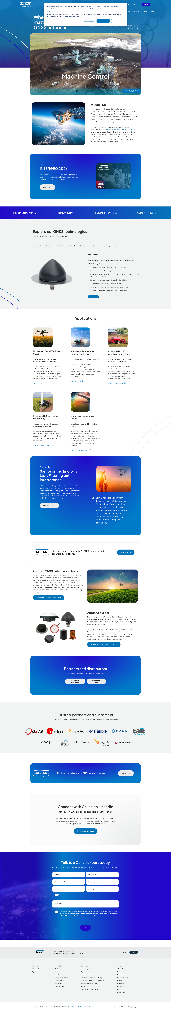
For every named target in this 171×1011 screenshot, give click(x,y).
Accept (103, 21)
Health (57, 975)
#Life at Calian (37, 969)
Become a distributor (75, 681)
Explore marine (76, 381)
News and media (122, 977)
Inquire (146, 4)
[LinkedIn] (35, 1007)
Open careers (37, 972)
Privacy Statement (73, 1006)
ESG (118, 989)
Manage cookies (89, 21)
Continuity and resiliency (89, 989)
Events (119, 980)
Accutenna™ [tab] (37, 246)
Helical (133, 130)
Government (59, 986)
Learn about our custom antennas (49, 597)
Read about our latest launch (131, 90)
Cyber (83, 972)
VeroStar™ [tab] (59, 246)
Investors (120, 972)
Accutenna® (107, 130)
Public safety (59, 980)
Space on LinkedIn (87, 831)
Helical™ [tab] (48, 246)
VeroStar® (124, 130)
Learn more (47, 187)
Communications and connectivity (92, 980)
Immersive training (87, 975)
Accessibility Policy (85, 1006)
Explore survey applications (42, 445)
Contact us (121, 992)
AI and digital (85, 969)
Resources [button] (136, 11)
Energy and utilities (61, 977)
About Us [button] (144, 11)
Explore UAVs (37, 383)
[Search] (152, 4)
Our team (120, 983)
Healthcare (85, 986)
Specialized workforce (89, 983)
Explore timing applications (80, 450)
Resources (121, 975)
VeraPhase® (116, 130)
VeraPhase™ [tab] (71, 246)
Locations (120, 986)
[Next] (147, 171)
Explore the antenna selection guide (104, 644)
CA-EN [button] (135, 4)
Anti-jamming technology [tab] (109, 246)
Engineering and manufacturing (91, 977)
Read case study (49, 505)
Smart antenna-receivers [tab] (88, 246)
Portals (152, 11)
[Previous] (24, 171)
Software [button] (127, 11)
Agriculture (59, 983)
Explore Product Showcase (85, 64)
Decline (118, 21)
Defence (58, 969)
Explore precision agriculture (117, 383)
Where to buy (126, 552)
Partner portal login (96, 681)
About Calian (121, 969)
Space (57, 972)
